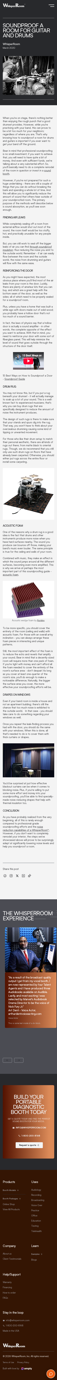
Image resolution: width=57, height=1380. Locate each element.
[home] (14, 5)
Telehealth (36, 1231)
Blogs (34, 1259)
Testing (35, 1225)
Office (34, 1215)
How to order (9, 1292)
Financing (7, 1287)
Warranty (7, 1282)
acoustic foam (10, 574)
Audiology (36, 1189)
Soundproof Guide (15, 378)
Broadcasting (37, 1200)
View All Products (11, 1209)
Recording (36, 1195)
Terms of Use (8, 1362)
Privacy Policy (23, 1362)
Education (36, 1220)
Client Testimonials (12, 1258)
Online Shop (9, 1204)
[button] (51, 5)
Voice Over (36, 1205)
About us (7, 1253)
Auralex (40, 620)
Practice (35, 1210)
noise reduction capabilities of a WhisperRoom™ (26, 828)
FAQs (5, 1297)
